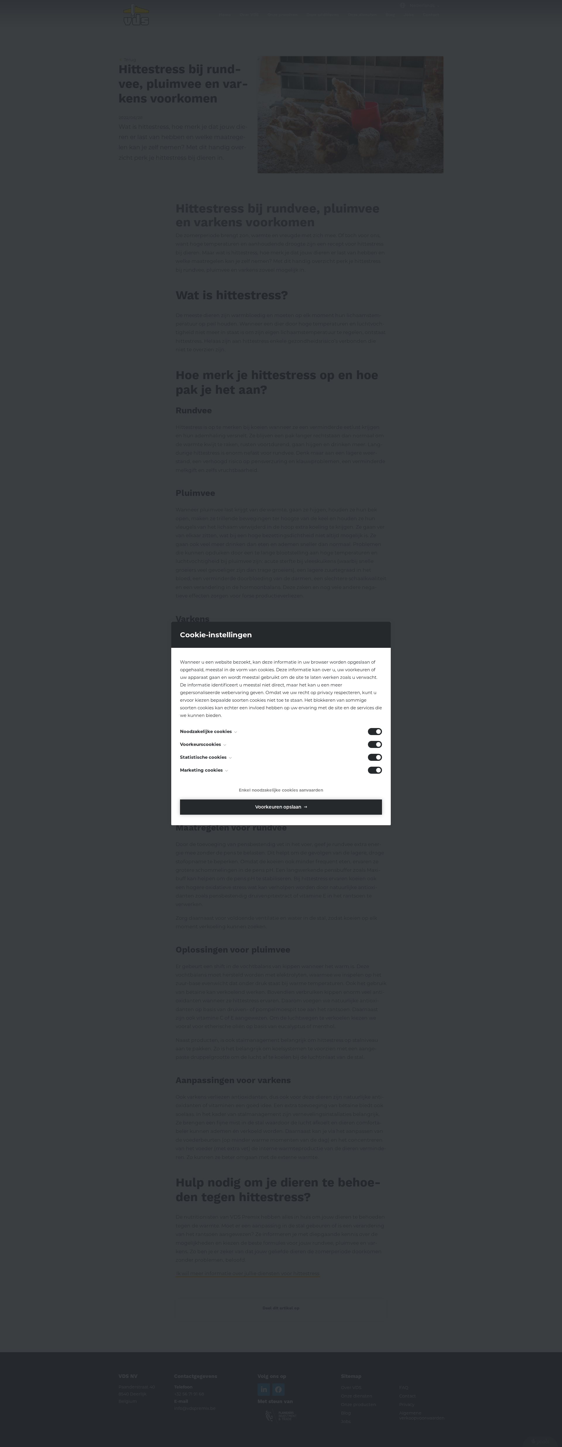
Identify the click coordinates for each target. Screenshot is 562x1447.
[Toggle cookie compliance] (375, 744)
